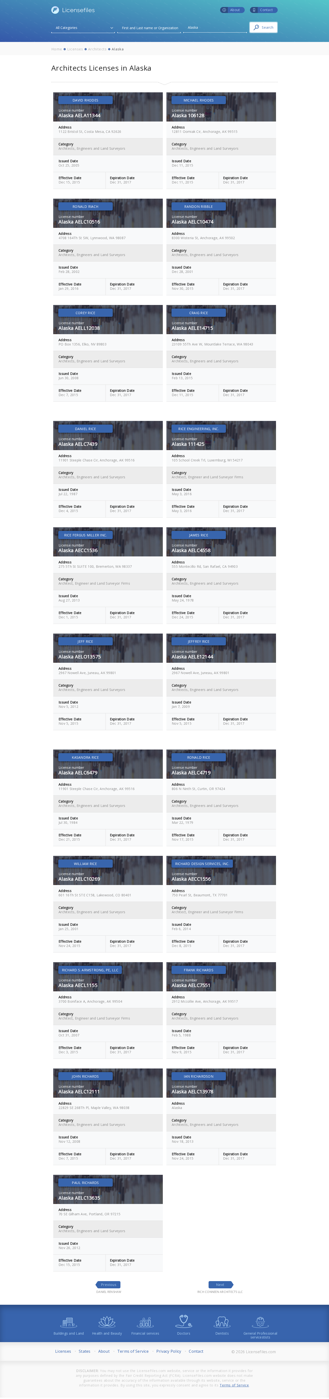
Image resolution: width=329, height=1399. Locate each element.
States (85, 1351)
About (104, 1351)
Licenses (75, 49)
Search (268, 27)
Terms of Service (133, 1351)
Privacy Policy (168, 1351)
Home (56, 49)
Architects (97, 49)
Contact (196, 1351)
